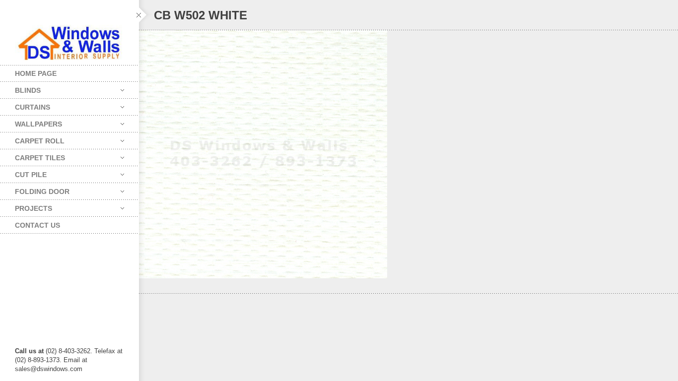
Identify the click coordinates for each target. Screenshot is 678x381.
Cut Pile (23, 172)
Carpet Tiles (32, 155)
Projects (26, 206)
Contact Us (37, 225)
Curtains (25, 105)
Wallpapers (31, 122)
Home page (36, 73)
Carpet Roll (32, 138)
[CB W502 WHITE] (408, 154)
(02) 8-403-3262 (68, 351)
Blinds (20, 88)
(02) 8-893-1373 (37, 360)
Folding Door (34, 189)
